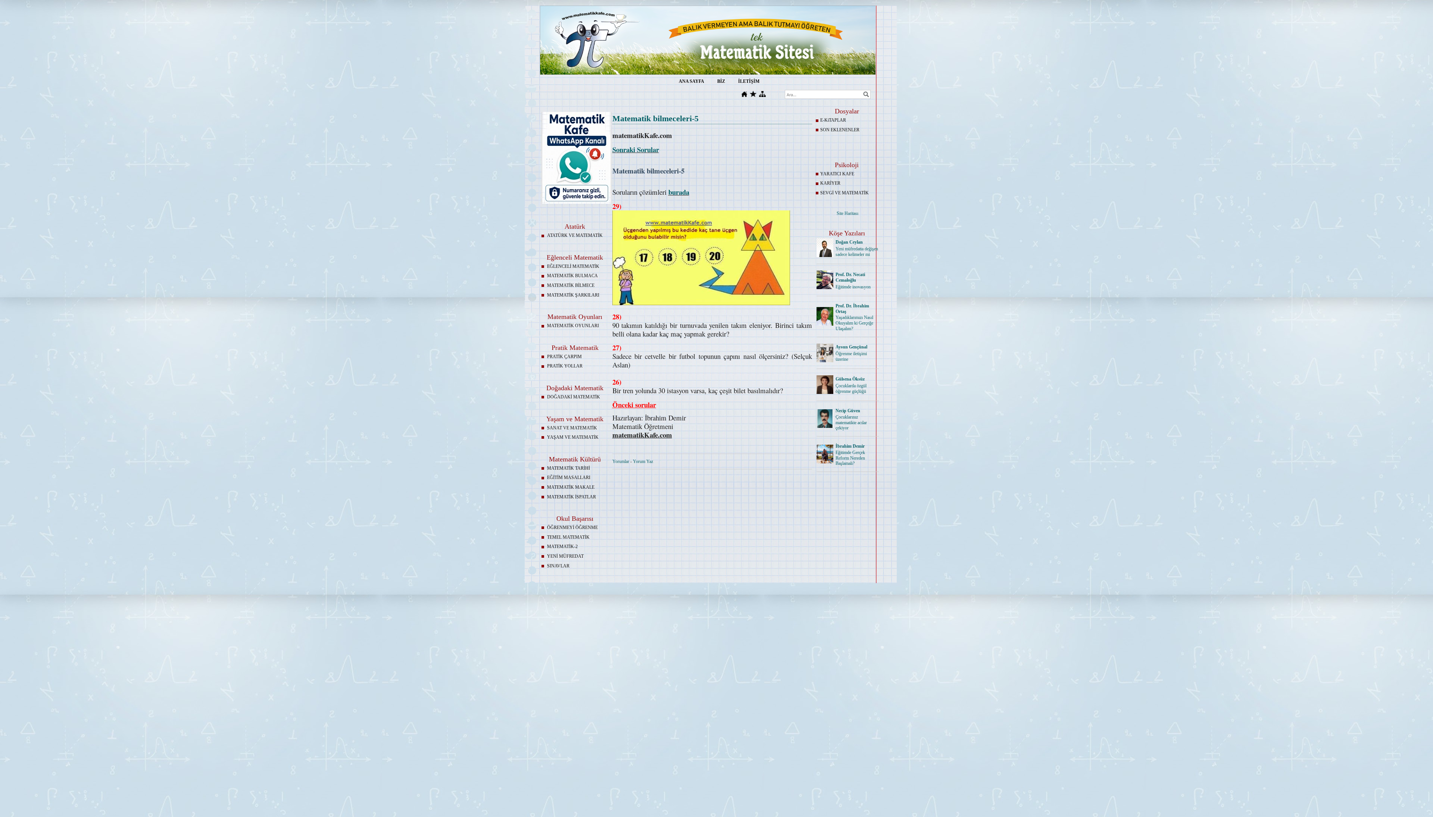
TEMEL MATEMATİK (568, 537)
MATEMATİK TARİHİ (568, 468)
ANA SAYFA (691, 81)
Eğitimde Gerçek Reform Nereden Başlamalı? (850, 458)
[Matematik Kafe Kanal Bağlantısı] (576, 202)
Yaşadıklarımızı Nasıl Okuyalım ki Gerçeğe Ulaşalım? (854, 323)
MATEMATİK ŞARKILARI (573, 295)
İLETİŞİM (748, 81)
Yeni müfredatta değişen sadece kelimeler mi (857, 251)
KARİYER (830, 183)
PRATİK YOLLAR (565, 366)
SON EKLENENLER (839, 129)
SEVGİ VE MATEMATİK (844, 192)
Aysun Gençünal (851, 347)
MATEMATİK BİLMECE (570, 285)
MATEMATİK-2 (562, 546)
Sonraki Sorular (635, 149)
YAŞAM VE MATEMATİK (573, 437)
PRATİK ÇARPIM (564, 356)
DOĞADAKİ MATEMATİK (573, 397)
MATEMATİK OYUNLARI (573, 325)
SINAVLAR (558, 566)
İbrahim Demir (850, 446)
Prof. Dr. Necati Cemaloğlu (850, 277)
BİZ (721, 81)
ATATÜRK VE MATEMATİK (575, 235)
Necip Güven (848, 410)
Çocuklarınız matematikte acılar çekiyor (851, 422)
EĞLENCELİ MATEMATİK (573, 266)
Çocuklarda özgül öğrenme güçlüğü (851, 388)
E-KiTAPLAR (833, 120)
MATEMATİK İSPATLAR (571, 497)
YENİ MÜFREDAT (565, 556)
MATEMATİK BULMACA (572, 275)
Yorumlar (620, 461)
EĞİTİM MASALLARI (568, 477)
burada (678, 192)
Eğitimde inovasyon (853, 286)
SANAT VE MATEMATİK (572, 428)
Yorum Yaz (643, 461)
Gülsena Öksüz (850, 379)
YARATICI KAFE (837, 173)
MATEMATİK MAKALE (570, 487)
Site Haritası (847, 213)
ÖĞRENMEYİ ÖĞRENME (572, 527)
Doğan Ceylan (849, 242)
